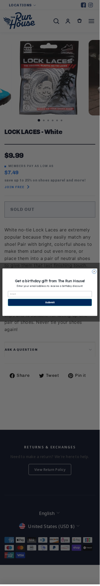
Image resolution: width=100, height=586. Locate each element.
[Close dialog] (94, 271)
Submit (49, 302)
